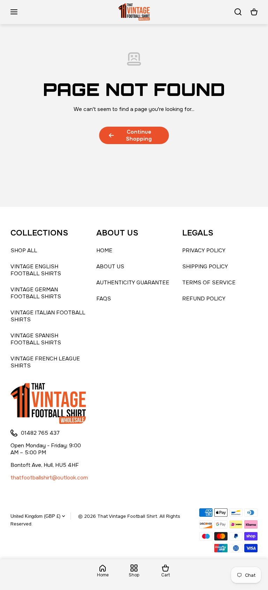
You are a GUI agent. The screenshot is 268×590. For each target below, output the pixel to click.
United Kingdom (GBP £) (35, 516)
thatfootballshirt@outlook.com (49, 477)
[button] (254, 11)
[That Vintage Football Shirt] (134, 12)
